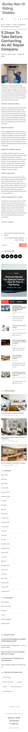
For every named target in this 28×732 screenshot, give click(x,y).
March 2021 (4, 578)
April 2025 (3, 509)
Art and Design (5, 602)
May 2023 (3, 561)
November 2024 (5, 522)
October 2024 (4, 526)
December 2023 (5, 544)
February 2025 (5, 518)
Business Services (6, 606)
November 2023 (5, 548)
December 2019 (5, 591)
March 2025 (4, 513)
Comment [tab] (20, 301)
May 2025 (3, 505)
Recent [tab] (12, 301)
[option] (14, 280)
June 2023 (4, 557)
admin (2, 56)
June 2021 (4, 574)
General (10, 222)
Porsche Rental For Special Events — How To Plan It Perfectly (14, 280)
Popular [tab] (5, 301)
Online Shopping (5, 623)
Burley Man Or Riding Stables (14, 721)
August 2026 (4, 475)
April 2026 (3, 479)
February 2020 (5, 582)
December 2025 (5, 492)
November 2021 (5, 565)
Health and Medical (6, 619)
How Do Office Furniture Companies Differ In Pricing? (14, 239)
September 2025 (5, 496)
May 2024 (3, 539)
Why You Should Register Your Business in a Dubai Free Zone (19, 342)
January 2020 (4, 587)
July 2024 (3, 531)
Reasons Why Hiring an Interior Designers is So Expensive (19, 374)
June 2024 (4, 535)
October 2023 (4, 552)
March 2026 (4, 483)
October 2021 (4, 569)
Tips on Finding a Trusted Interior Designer (17, 357)
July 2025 (3, 501)
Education (3, 610)
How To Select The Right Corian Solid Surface (14, 234)
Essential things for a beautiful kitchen (12, 413)
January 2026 (4, 488)
